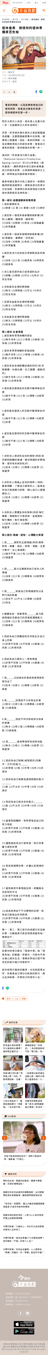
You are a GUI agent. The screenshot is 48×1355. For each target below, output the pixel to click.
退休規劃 (25, 19)
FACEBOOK (17, 2)
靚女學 (15, 19)
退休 (9, 998)
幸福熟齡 (6, 19)
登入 (36, 2)
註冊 (44, 2)
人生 (16, 998)
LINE (28, 2)
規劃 (24, 998)
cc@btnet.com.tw (23, 1304)
